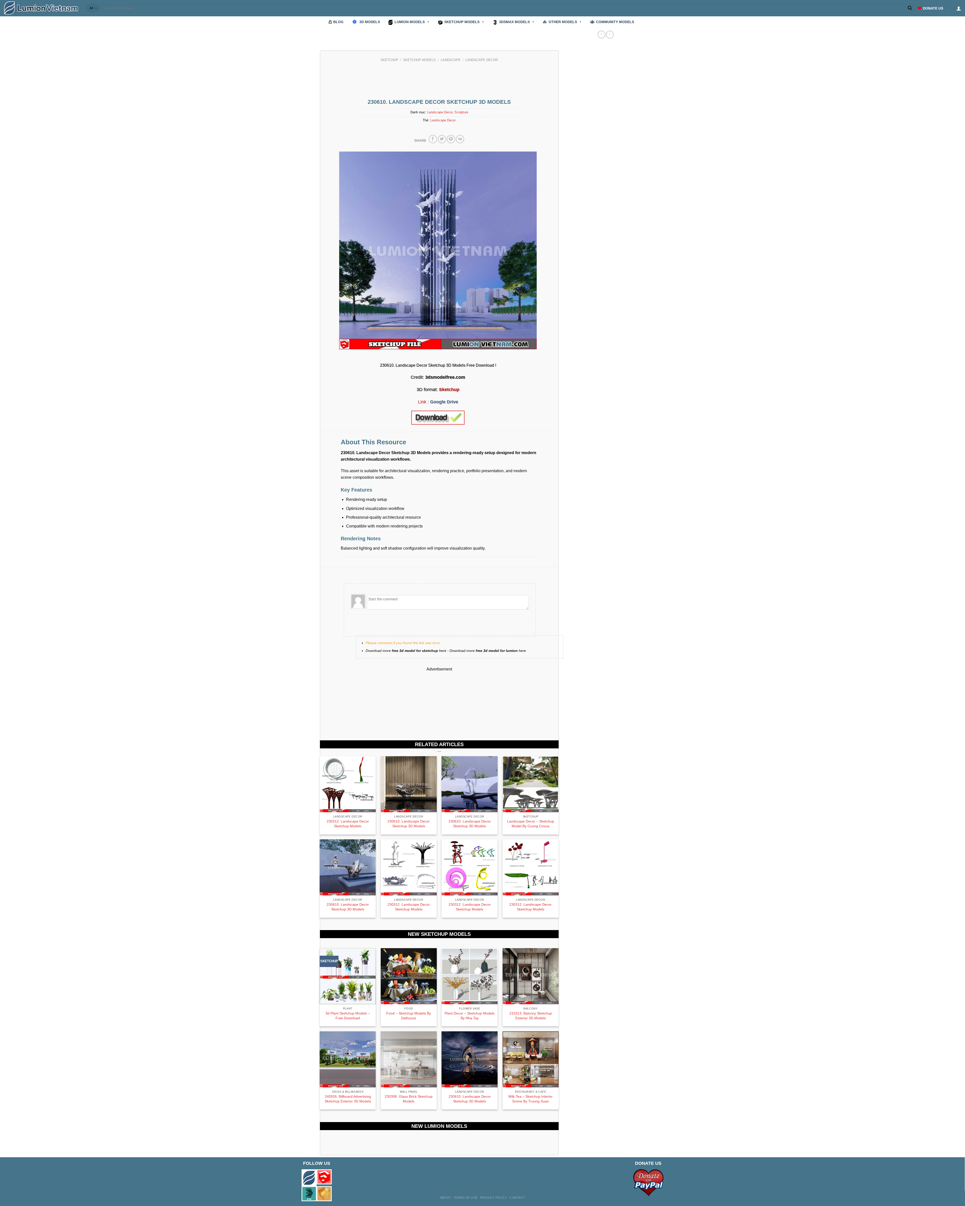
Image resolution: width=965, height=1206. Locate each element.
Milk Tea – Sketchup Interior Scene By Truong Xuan (530, 1098)
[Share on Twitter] (442, 139)
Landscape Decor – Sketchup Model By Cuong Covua (530, 823)
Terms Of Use (466, 1197)
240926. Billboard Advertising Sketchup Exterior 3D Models (348, 1098)
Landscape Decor (481, 60)
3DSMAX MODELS (514, 22)
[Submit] (910, 8)
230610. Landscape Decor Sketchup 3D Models (409, 823)
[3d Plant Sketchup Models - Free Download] (348, 976)
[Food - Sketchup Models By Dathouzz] (409, 976)
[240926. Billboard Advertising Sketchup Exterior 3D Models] (348, 1059)
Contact (517, 1197)
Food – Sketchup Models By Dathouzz (408, 1015)
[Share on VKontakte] (460, 139)
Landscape (451, 60)
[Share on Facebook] (433, 139)
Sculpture (461, 112)
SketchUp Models (419, 60)
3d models (369, 22)
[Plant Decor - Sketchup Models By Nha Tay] (470, 976)
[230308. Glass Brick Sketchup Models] (409, 1059)
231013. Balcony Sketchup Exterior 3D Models (530, 1015)
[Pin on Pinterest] (451, 139)
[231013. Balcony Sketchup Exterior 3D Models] (531, 976)
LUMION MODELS (410, 22)
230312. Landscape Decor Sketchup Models (348, 823)
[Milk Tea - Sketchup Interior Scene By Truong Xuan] (531, 1059)
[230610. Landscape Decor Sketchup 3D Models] (470, 1059)
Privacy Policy (493, 1197)
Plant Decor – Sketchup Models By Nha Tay (470, 1015)
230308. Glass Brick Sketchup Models (408, 1098)
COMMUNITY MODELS (615, 22)
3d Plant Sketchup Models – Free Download (347, 1015)
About (445, 1197)
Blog (338, 22)
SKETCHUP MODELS (461, 22)
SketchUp (389, 60)
